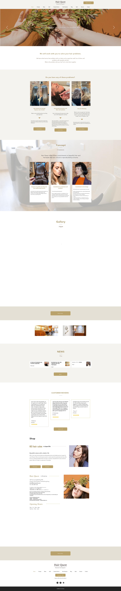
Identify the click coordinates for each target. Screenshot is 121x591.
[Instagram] (57, 583)
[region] (46, 331)
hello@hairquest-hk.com (35, 483)
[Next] (114, 27)
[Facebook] (60, 583)
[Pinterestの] (63, 583)
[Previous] (7, 27)
